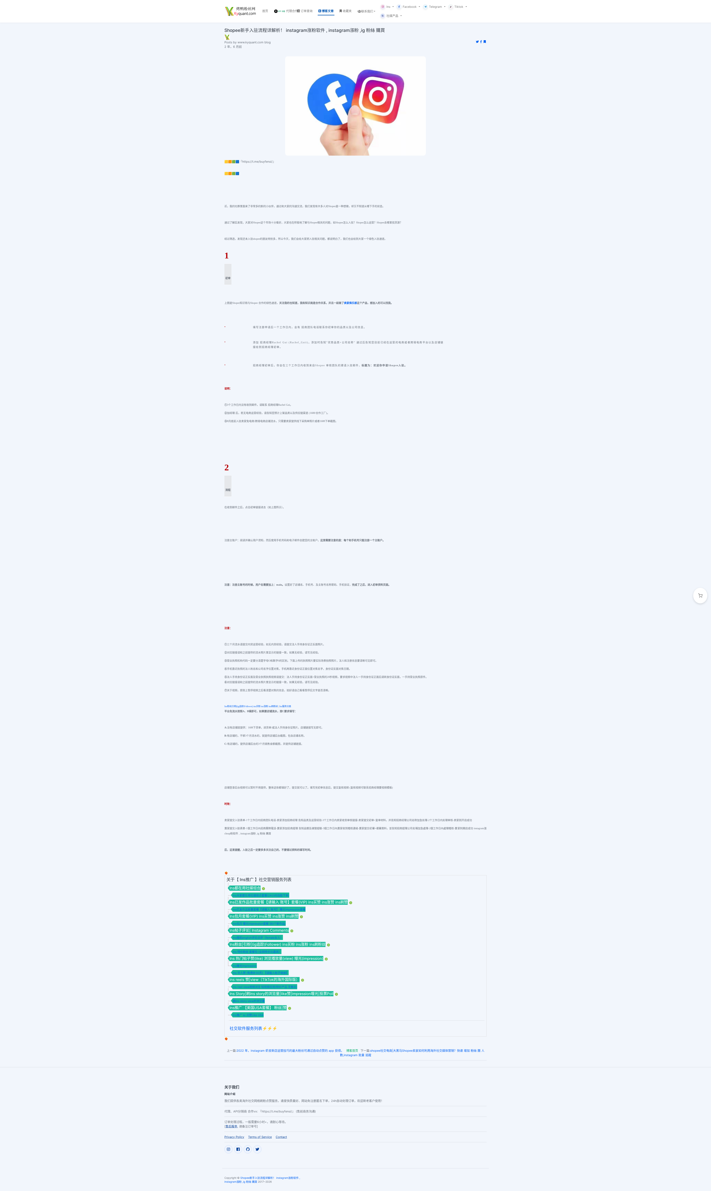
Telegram (435, 7)
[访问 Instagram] (228, 1149)
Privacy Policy (234, 1137)
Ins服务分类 (285, 706)
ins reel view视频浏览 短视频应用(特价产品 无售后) (265, 987)
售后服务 (231, 1126)
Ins (388, 7)
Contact (281, 1137)
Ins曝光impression (245, 966)
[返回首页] (240, 11)
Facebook (410, 7)
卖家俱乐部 (350, 303)
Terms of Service (260, 1137)
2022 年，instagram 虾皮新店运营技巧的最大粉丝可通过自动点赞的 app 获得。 (290, 1050)
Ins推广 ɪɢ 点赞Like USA (248, 1015)
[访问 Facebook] (238, 1149)
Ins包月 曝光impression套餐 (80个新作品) (259, 923)
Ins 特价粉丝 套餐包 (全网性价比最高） (257, 952)
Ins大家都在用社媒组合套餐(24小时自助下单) (261, 895)
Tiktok (458, 7)
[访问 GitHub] (248, 1149)
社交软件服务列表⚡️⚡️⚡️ (253, 1028)
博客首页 (352, 1050)
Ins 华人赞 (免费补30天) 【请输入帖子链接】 (261, 973)
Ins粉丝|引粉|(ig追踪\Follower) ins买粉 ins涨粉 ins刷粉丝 (251, 706)
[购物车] (700, 595)
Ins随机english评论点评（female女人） (258, 937)
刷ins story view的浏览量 (249, 1001)
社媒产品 (390, 16)
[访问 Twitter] (257, 1149)
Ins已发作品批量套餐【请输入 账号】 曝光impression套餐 (269, 909)
